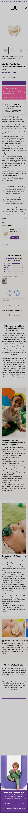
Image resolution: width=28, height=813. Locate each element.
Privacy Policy (11, 808)
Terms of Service (21, 808)
